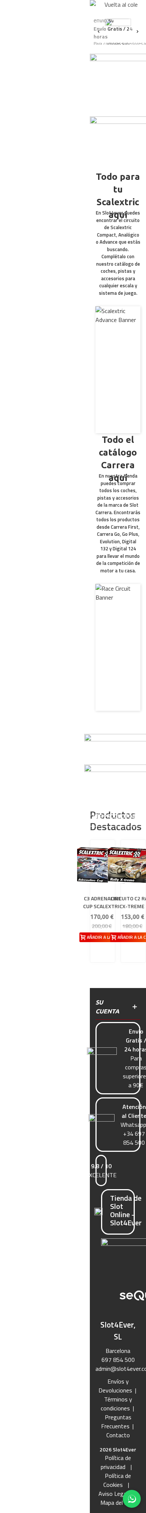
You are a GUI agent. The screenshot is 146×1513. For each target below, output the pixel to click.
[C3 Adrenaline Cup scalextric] (102, 865)
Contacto (118, 1435)
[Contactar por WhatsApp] (132, 1499)
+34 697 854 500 (134, 1138)
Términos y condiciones (116, 1404)
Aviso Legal (113, 1493)
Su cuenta (107, 1007)
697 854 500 (118, 1359)
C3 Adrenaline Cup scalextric (102, 902)
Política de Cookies (117, 1480)
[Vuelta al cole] (118, 9)
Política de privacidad (116, 1462)
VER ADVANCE (118, 419)
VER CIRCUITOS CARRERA (118, 693)
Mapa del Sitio (118, 1502)
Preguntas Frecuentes (116, 1422)
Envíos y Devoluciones (115, 1386)
